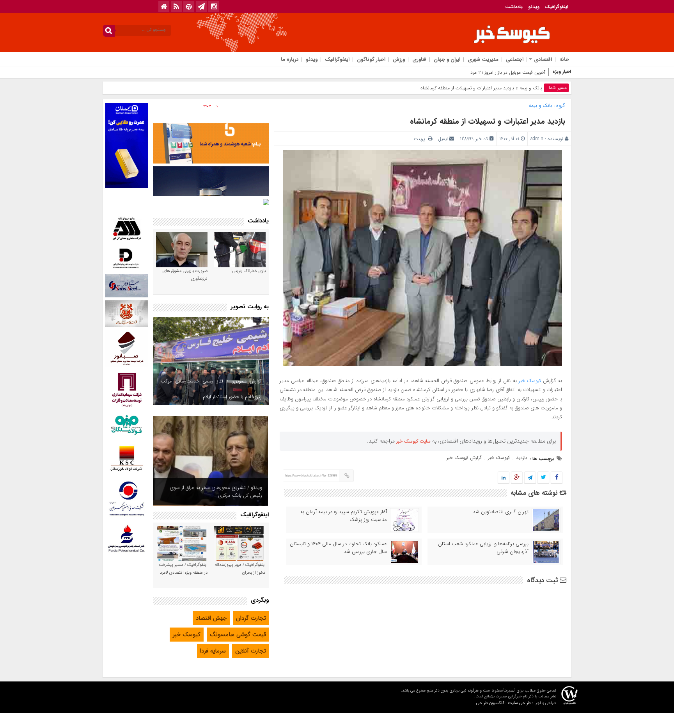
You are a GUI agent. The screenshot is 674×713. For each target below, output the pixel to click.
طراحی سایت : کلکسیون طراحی (503, 703)
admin (536, 138)
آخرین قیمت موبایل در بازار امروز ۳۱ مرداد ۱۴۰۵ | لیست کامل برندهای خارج (474, 72)
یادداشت (514, 7)
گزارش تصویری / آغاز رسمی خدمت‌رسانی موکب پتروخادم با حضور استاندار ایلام (211, 388)
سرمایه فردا (213, 651)
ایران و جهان (447, 59)
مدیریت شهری (483, 59)
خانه (564, 59)
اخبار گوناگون (371, 59)
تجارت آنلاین (250, 651)
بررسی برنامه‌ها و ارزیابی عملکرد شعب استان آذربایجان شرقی (483, 548)
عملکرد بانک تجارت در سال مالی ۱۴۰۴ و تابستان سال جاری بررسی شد (338, 548)
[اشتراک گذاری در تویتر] (543, 478)
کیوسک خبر (530, 380)
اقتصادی (543, 59)
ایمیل (443, 138)
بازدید (521, 457)
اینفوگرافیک (556, 7)
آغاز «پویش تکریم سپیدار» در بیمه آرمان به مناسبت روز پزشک (343, 516)
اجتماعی (514, 59)
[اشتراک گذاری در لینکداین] (504, 478)
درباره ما (289, 59)
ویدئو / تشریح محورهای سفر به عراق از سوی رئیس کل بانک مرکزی (216, 492)
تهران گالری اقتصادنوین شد (501, 512)
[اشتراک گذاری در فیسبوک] (556, 478)
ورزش (399, 59)
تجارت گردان (251, 618)
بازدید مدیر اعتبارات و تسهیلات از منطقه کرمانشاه (487, 121)
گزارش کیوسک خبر (464, 457)
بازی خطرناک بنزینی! (248, 271)
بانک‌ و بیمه (531, 88)
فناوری (419, 59)
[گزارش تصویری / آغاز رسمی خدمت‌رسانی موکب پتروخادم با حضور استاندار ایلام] (211, 361)
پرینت (421, 138)
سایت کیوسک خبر (413, 441)
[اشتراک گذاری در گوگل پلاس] (517, 478)
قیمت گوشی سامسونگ (238, 634)
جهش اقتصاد (211, 618)
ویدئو (533, 7)
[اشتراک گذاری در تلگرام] (530, 478)
